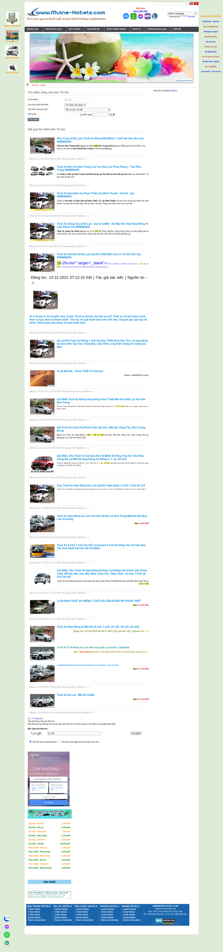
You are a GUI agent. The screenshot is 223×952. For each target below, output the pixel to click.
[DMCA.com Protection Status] (165, 922)
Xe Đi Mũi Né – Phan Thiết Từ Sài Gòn (80, 371)
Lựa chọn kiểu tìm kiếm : (38, 104)
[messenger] (7, 927)
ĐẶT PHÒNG (73, 29)
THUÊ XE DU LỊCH (53, 29)
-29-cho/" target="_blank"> (103, 264)
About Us (160, 909)
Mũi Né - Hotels (39, 85)
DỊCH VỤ (135, 29)
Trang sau (38, 718)
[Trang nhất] (27, 85)
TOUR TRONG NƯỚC (115, 29)
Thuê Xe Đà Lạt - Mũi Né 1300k (75, 695)
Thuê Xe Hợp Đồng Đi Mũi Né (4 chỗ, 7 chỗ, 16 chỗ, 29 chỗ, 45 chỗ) (98, 626)
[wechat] (7, 943)
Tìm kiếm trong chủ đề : (38, 109)
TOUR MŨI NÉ (92, 29)
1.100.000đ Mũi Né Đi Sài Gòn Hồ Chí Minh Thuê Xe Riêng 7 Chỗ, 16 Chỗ (87, 665)
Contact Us (170, 909)
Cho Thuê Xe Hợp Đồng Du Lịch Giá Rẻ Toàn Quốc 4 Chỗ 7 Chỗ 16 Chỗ (101, 485)
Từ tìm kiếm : (33, 99)
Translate (191, 16)
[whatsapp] (7, 935)
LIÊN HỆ (177, 29)
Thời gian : (32, 114)
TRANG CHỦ (33, 29)
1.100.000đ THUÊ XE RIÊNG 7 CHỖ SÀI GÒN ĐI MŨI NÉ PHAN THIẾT (99, 601)
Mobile (174, 90)
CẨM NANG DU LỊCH (156, 29)
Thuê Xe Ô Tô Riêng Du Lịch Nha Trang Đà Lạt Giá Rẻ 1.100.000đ (93, 647)
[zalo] (7, 918)
